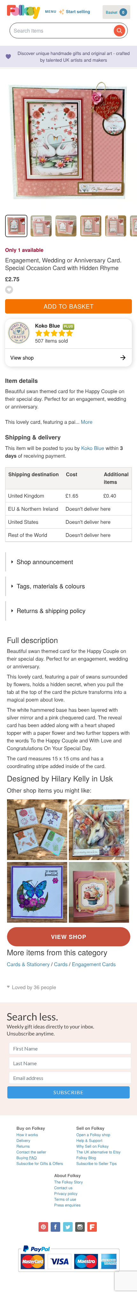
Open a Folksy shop (93, 1134)
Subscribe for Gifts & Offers (40, 1163)
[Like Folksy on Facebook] (55, 1227)
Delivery (23, 1140)
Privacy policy (65, 1193)
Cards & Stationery (28, 964)
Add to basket (69, 306)
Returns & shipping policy (51, 610)
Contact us (63, 1187)
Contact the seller (31, 1152)
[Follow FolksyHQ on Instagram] (80, 1227)
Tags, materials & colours (51, 586)
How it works (27, 1134)
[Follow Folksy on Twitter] (68, 1227)
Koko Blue (47, 325)
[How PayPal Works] (68, 1274)
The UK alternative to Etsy (98, 1152)
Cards (61, 964)
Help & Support (89, 1140)
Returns (23, 1146)
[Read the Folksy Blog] (92, 1227)
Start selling (78, 11)
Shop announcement (45, 561)
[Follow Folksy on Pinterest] (43, 1227)
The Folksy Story (68, 1182)
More (86, 421)
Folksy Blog (86, 1157)
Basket (115, 12)
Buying (27, 1157)
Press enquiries (67, 1205)
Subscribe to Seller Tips (96, 1163)
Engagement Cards (94, 964)
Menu (50, 11)
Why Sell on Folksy (92, 1146)
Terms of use (65, 1199)
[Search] (119, 30)
